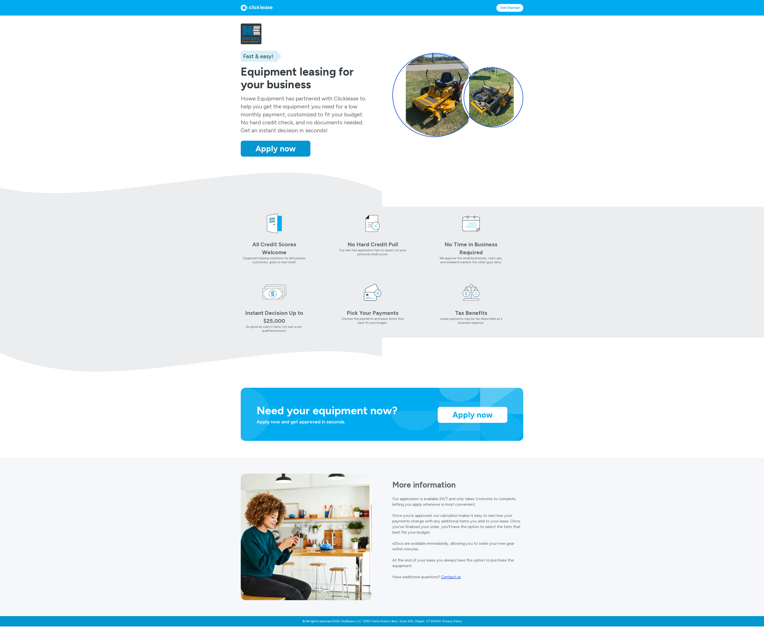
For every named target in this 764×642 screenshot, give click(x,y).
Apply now (275, 148)
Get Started (510, 8)
